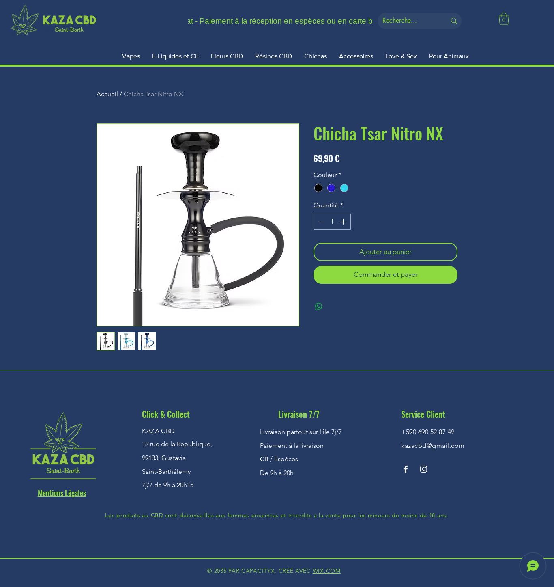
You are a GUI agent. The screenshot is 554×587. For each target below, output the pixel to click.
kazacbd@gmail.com (432, 445)
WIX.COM (327, 570)
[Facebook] (405, 469)
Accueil (107, 94)
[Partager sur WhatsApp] (319, 306)
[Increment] (344, 221)
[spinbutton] (332, 221)
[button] (504, 19)
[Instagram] (423, 469)
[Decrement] (320, 221)
